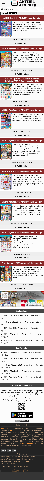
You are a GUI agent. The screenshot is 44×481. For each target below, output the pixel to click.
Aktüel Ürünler (7, 391)
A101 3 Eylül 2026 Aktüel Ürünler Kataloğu (21, 18)
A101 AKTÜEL (9, 9)
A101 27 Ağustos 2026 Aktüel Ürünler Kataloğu (22, 110)
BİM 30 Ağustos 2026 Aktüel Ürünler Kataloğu (23, 334)
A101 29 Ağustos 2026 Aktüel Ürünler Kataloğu (22, 48)
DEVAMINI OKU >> (22, 43)
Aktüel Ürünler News (20, 466)
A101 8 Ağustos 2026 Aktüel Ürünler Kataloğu (22, 263)
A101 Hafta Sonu (18, 70)
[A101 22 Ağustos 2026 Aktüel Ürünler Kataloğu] (6, 151)
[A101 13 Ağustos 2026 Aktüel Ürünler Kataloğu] (6, 243)
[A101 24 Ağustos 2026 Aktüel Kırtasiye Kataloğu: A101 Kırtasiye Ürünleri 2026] (6, 91)
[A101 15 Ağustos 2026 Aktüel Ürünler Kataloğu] (6, 212)
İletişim (12, 464)
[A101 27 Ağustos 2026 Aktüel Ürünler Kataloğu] (6, 121)
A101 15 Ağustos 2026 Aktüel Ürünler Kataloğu (22, 202)
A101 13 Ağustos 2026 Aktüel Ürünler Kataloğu (22, 232)
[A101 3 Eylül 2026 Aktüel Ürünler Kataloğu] (6, 29)
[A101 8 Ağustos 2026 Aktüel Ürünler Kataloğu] (6, 274)
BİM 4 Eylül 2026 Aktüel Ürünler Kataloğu (21, 316)
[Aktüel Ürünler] (23, 3)
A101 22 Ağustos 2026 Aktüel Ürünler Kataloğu (22, 140)
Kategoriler (30, 461)
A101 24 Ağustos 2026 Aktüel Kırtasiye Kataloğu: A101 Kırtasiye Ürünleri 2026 (22, 79)
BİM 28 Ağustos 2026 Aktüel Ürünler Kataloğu (23, 352)
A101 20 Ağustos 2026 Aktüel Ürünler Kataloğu (22, 171)
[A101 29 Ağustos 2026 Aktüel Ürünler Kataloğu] (6, 59)
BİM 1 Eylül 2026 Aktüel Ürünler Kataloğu (21, 328)
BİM (9, 450)
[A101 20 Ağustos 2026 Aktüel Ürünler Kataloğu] (6, 182)
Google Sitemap (17, 461)
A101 (4, 450)
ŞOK (14, 450)
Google (8, 457)
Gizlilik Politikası (26, 443)
